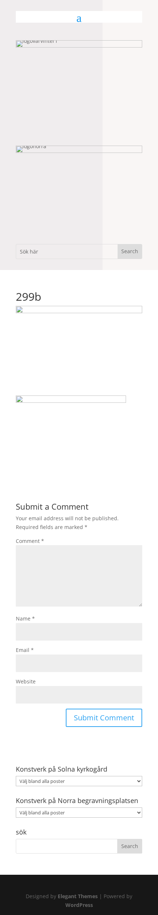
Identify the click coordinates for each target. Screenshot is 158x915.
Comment (30, 540)
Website (26, 681)
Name (25, 618)
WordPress (79, 904)
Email (25, 649)
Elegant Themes (78, 896)
